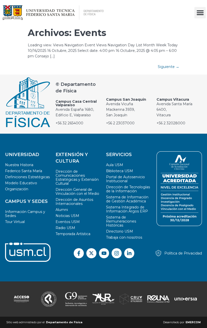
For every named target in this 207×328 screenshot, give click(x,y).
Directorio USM (119, 231)
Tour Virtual (15, 222)
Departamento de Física (64, 322)
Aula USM (114, 165)
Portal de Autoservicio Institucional (125, 179)
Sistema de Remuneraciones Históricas (121, 221)
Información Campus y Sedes (25, 213)
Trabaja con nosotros (124, 237)
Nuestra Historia (19, 165)
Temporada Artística (73, 234)
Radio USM (65, 228)
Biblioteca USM (119, 171)
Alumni (62, 209)
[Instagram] (117, 253)
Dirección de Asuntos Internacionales (74, 201)
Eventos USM (68, 222)
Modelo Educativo (21, 183)
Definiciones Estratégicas (27, 177)
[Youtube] (104, 253)
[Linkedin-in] (129, 253)
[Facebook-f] (79, 253)
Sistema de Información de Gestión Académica (127, 199)
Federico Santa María (23, 171)
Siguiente (168, 66)
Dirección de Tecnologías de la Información (128, 189)
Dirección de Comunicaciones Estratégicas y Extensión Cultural (77, 177)
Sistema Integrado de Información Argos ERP (127, 209)
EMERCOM (193, 322)
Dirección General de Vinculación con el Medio (77, 191)
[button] (200, 12)
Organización (16, 189)
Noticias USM (67, 215)
